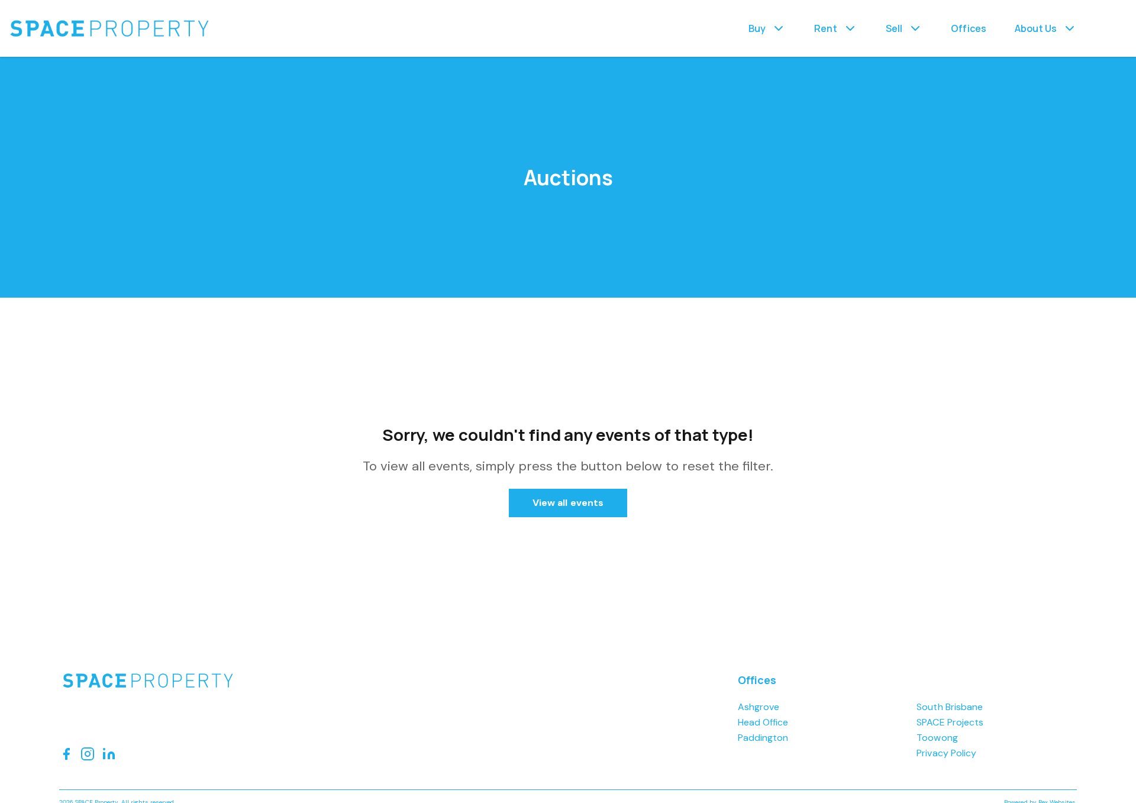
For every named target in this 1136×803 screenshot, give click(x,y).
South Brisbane (949, 707)
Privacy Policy (946, 753)
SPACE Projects (949, 722)
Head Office (763, 722)
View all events (568, 502)
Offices (968, 28)
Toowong (936, 737)
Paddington (763, 737)
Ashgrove (758, 707)
